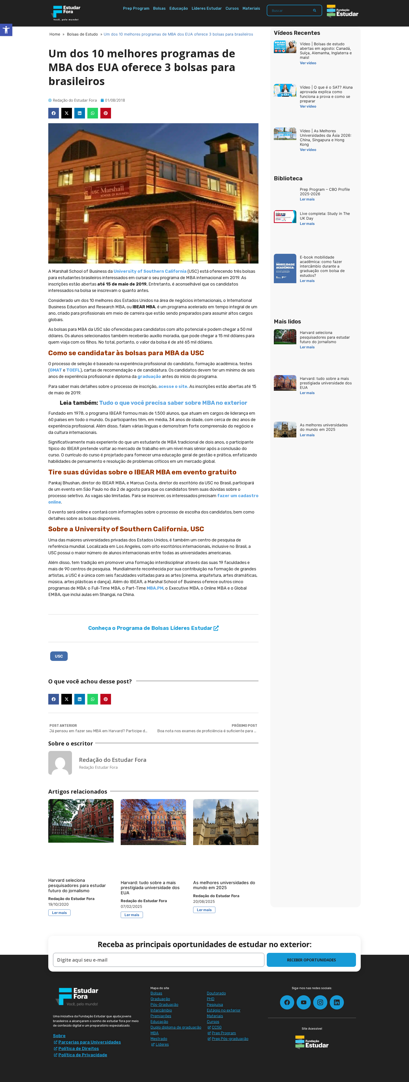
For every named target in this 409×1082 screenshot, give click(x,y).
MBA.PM (155, 588)
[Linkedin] (337, 1002)
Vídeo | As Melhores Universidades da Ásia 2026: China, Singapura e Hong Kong (325, 137)
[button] (53, 113)
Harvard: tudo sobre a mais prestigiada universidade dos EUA (150, 887)
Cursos (232, 8)
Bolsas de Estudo (82, 34)
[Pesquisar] (314, 10)
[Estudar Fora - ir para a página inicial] (66, 13)
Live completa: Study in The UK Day (325, 215)
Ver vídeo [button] (308, 63)
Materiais (251, 8)
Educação (178, 8)
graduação (149, 376)
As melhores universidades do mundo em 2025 (224, 885)
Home (54, 34)
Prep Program (136, 8)
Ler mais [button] (59, 912)
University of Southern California (150, 271)
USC (59, 656)
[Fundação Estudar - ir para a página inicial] (342, 11)
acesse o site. (173, 386)
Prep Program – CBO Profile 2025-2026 (325, 191)
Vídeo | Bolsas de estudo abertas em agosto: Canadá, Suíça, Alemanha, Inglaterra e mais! (326, 50)
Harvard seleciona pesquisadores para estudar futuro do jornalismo (77, 885)
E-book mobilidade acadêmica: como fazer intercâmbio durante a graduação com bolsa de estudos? (322, 266)
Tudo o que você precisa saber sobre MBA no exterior (173, 403)
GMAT (56, 370)
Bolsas (159, 8)
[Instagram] (320, 1002)
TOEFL (73, 370)
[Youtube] (304, 1002)
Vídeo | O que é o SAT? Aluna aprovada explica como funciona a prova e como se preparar (326, 94)
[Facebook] (287, 1002)
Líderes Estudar (207, 8)
